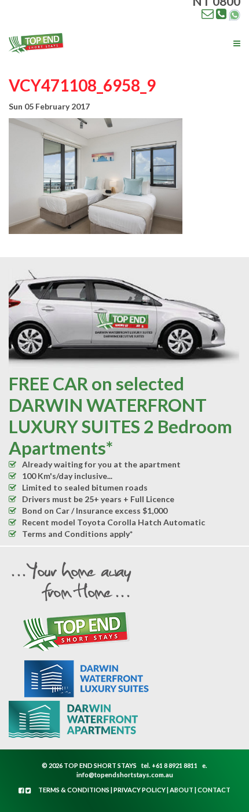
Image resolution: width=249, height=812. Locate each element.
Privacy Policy (139, 789)
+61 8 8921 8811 (174, 765)
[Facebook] (22, 790)
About (181, 789)
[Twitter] (28, 790)
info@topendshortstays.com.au (124, 774)
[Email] (208, 13)
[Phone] (221, 13)
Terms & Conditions (73, 789)
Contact (213, 789)
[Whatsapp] (234, 14)
